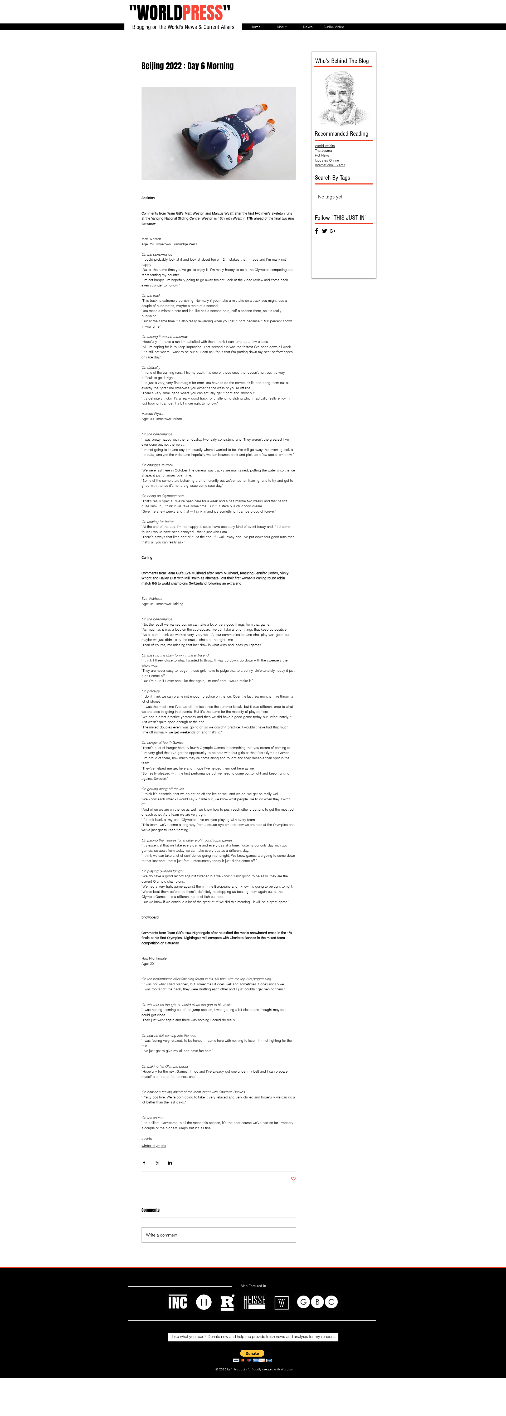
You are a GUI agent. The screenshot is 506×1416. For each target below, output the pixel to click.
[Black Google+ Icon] (332, 231)
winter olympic (154, 1145)
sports (147, 1138)
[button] (252, 1356)
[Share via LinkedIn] (169, 1162)
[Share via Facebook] (144, 1162)
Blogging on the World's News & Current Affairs (183, 27)
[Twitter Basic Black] (325, 231)
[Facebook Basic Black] (317, 231)
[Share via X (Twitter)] (156, 1162)
